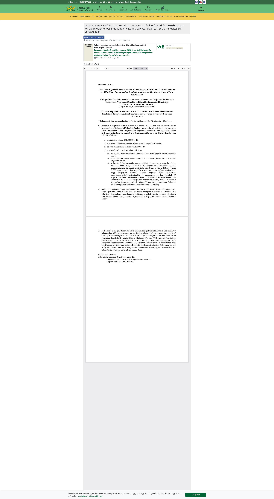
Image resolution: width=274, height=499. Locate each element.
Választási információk (164, 16)
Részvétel (123, 8)
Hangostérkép (135, 2)
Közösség (119, 16)
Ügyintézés (110, 8)
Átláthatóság (135, 8)
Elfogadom (195, 495)
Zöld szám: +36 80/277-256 (80, 2)
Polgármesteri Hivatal (146, 16)
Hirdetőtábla (73, 16)
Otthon (99, 8)
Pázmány (148, 10)
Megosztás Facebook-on (94, 37)
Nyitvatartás (123, 2)
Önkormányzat (130, 16)
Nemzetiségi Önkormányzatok (185, 16)
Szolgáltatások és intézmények (91, 16)
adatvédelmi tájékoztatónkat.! (90, 496)
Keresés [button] (201, 9)
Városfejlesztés (109, 16)
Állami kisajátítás (162, 10)
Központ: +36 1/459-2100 (104, 2)
